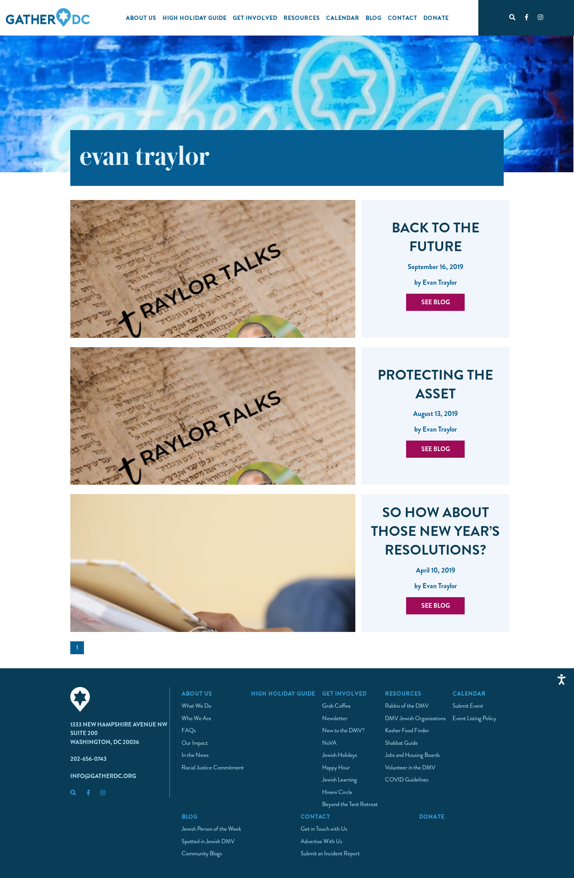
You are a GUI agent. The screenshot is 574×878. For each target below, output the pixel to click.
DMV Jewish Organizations (415, 718)
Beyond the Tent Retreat (350, 804)
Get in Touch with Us (324, 828)
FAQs (189, 730)
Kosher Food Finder (407, 730)
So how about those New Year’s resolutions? (435, 531)
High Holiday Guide (194, 17)
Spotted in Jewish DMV (208, 841)
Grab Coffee (336, 705)
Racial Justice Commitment (213, 767)
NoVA (329, 743)
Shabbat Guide (401, 743)
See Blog (435, 302)
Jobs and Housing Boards (412, 755)
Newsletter (335, 718)
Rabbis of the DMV (407, 705)
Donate (436, 17)
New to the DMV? (343, 730)
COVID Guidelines (406, 779)
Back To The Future (436, 237)
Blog (373, 17)
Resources (301, 17)
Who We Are (196, 718)
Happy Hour (336, 767)
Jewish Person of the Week (211, 828)
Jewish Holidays (339, 755)
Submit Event (468, 705)
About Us (141, 17)
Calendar (342, 17)
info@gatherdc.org (103, 776)
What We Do (196, 705)
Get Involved (255, 17)
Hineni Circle (337, 792)
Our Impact (195, 743)
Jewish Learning (339, 779)
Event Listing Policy (474, 718)
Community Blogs (202, 853)
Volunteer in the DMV (410, 767)
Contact (402, 17)
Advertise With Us (321, 841)
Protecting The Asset (435, 384)
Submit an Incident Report (330, 853)
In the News (195, 755)
